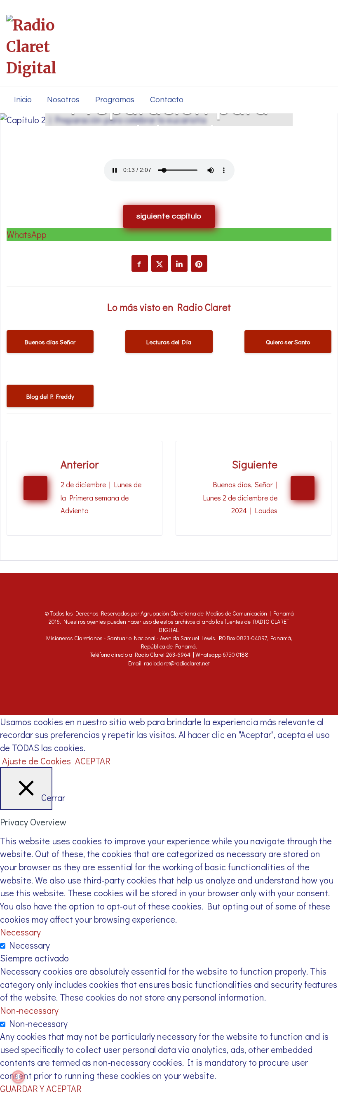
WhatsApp (27, 234)
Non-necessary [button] (29, 1010)
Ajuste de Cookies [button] (36, 761)
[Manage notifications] (18, 1076)
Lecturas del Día (168, 342)
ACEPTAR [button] (92, 761)
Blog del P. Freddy (50, 396)
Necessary (29, 945)
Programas (114, 100)
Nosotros (63, 100)
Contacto (166, 100)
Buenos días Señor (50, 342)
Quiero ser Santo (288, 342)
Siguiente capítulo (169, 216)
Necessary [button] (20, 932)
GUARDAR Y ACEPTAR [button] (41, 1089)
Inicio (23, 100)
